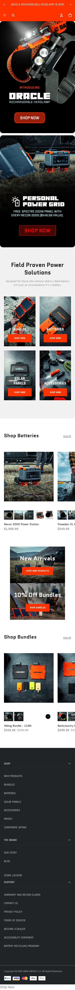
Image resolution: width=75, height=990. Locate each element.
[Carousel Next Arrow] (48, 515)
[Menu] (4, 15)
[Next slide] (70, 4)
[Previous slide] (4, 4)
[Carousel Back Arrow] (9, 515)
